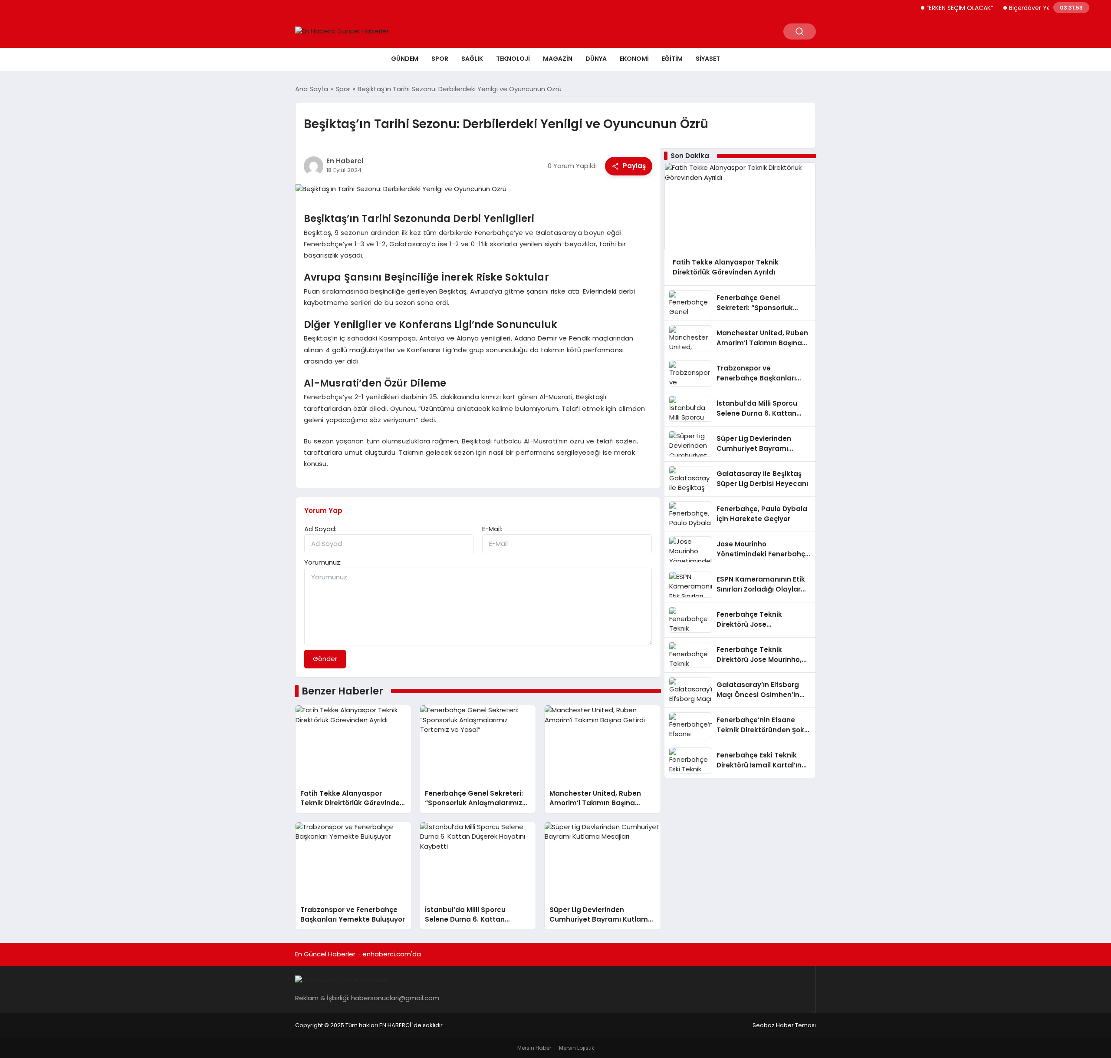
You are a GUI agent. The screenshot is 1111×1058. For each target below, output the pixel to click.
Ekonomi (634, 58)
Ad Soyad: (320, 528)
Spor (439, 58)
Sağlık (472, 58)
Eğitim (672, 58)
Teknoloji (513, 58)
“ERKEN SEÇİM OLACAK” (941, 7)
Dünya (596, 58)
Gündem (404, 58)
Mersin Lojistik (576, 1047)
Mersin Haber (534, 1047)
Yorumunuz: (323, 562)
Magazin (557, 58)
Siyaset (708, 58)
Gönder (325, 658)
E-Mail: (492, 528)
